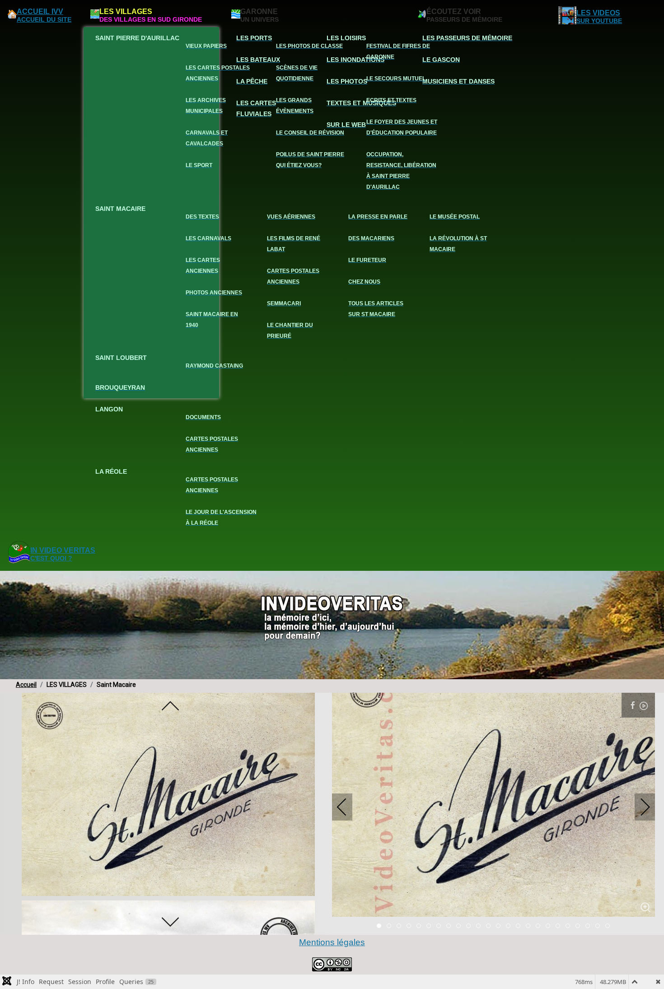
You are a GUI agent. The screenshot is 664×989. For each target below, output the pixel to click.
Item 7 (450, 926)
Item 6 (440, 926)
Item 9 (470, 926)
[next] (170, 921)
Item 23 (609, 926)
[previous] (170, 706)
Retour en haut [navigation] (632, 950)
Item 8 (460, 926)
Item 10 (480, 926)
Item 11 (490, 926)
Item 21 (589, 926)
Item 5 (430, 926)
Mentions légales (332, 942)
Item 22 (599, 926)
